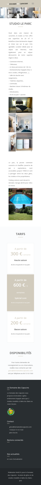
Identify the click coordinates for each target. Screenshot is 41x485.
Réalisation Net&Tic (14, 472)
